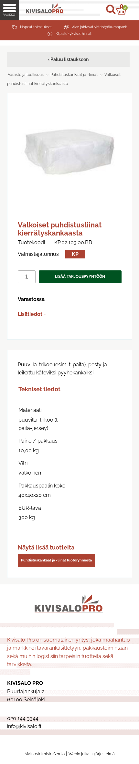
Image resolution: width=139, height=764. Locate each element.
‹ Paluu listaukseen (68, 59)
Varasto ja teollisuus (26, 74)
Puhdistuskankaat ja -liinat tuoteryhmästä (56, 560)
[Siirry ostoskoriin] (121, 9)
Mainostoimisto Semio (45, 754)
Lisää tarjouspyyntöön (80, 276)
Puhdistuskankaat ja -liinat (74, 74)
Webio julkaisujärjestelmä (92, 754)
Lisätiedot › (32, 314)
